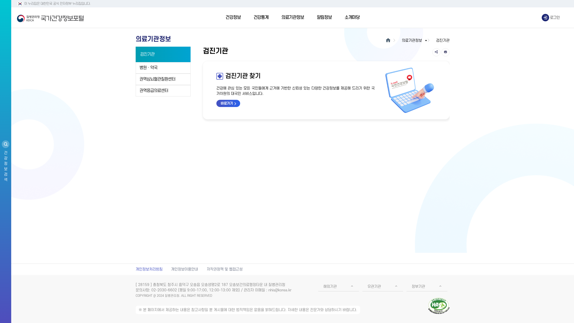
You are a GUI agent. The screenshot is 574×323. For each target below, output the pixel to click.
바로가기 (227, 103)
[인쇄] (445, 52)
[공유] (436, 52)
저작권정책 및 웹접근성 (225, 269)
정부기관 (418, 287)
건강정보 (233, 17)
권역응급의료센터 (153, 90)
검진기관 (147, 54)
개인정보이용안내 (184, 269)
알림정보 (324, 17)
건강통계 (261, 17)
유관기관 (374, 287)
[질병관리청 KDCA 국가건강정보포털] (50, 17)
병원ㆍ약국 (148, 67)
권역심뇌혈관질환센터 (157, 79)
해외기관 (330, 287)
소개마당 (352, 17)
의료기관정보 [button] (412, 41)
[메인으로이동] (388, 40)
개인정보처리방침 (149, 269)
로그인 (555, 18)
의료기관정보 (292, 17)
